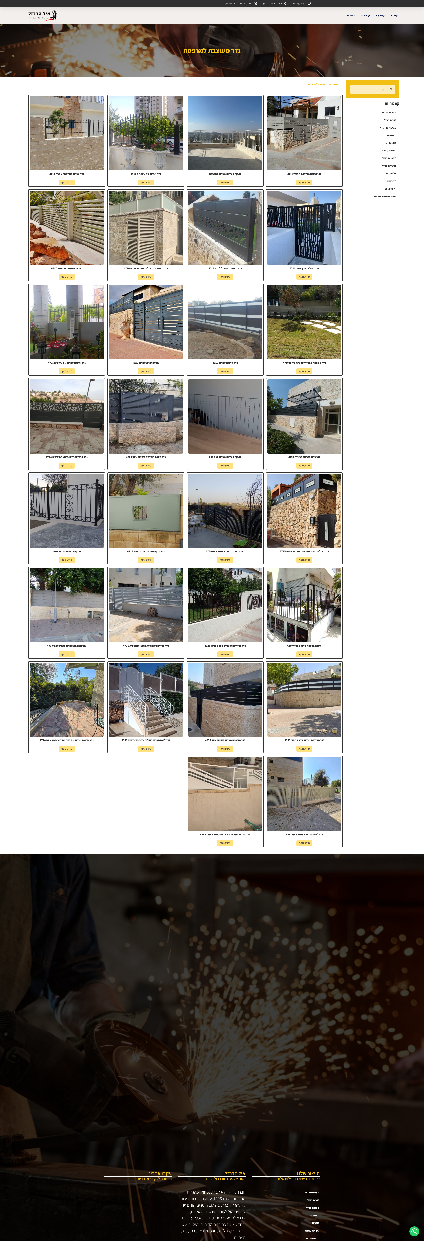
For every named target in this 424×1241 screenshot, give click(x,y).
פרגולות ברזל (389, 166)
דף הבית (394, 15)
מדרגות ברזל (389, 158)
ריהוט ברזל (390, 188)
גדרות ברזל (390, 120)
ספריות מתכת (389, 150)
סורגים (392, 143)
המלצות (351, 15)
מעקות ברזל (389, 127)
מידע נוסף (304, 182)
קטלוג (367, 15)
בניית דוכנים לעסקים (385, 196)
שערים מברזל (389, 112)
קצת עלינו (380, 15)
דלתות (392, 173)
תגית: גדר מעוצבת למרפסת (323, 84)
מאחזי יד (391, 135)
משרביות (391, 181)
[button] (185, 84)
